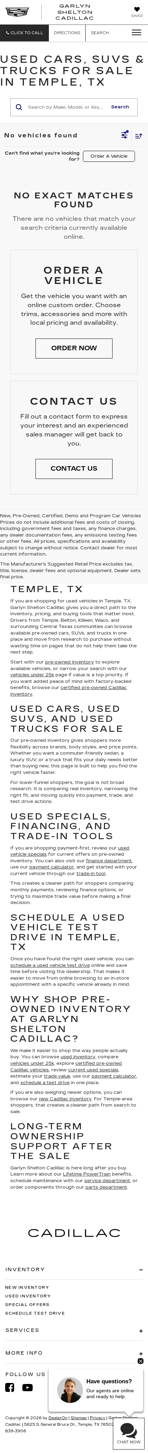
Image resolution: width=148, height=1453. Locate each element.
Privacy (97, 1418)
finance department (109, 861)
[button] (24, 32)
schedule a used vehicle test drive (50, 965)
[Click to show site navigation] (134, 32)
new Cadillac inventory (65, 1099)
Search (120, 107)
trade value (57, 1076)
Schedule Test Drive (35, 1313)
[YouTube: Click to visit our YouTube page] (31, 1387)
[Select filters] (124, 136)
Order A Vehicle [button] (109, 156)
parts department (106, 1187)
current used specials (93, 1070)
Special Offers (27, 1305)
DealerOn (58, 1418)
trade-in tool (90, 873)
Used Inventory (28, 1296)
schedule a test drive (45, 1083)
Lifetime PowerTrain (86, 1174)
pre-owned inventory (69, 662)
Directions (67, 33)
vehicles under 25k (32, 675)
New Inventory (27, 1287)
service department (107, 1181)
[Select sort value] (136, 136)
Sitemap (79, 1418)
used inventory (78, 1057)
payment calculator (51, 867)
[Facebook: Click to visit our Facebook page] (13, 1387)
